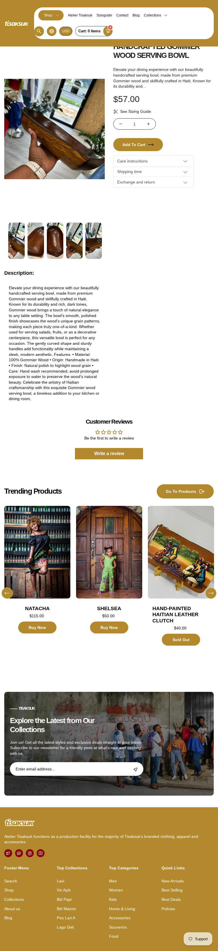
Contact (122, 15)
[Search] (39, 31)
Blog (136, 15)
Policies (168, 908)
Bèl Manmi (66, 908)
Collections (152, 15)
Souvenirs (118, 927)
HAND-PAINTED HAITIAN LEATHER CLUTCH (175, 615)
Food (113, 936)
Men (113, 881)
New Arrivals (173, 881)
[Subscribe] (135, 769)
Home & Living (122, 908)
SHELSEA (109, 608)
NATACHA (37, 608)
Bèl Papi (64, 899)
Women (116, 890)
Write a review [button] (109, 453)
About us (12, 908)
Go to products (181, 491)
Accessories (120, 918)
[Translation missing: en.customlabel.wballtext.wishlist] (26, 584)
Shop (48, 15)
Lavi (60, 881)
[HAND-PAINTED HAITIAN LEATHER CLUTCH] (181, 552)
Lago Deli (65, 927)
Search (10, 881)
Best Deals (171, 899)
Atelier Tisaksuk (80, 15)
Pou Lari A (66, 918)
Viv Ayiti (63, 890)
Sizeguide (104, 15)
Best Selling (172, 890)
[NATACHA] (37, 552)
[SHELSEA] (109, 552)
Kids (113, 899)
